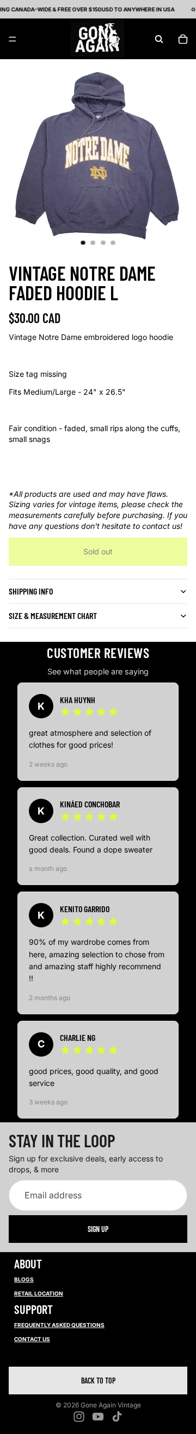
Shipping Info (31, 591)
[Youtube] (98, 1416)
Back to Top (98, 1380)
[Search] (159, 39)
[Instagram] (78, 1416)
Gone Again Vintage (111, 1405)
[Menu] (12, 39)
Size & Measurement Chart (53, 615)
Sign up (98, 1229)
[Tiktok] (117, 1416)
